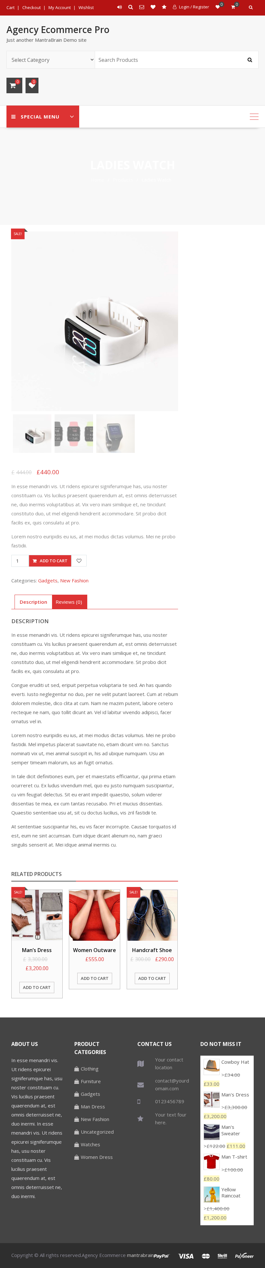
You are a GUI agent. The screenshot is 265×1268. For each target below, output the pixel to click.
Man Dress (93, 1106)
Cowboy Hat (235, 1062)
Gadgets (48, 580)
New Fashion (74, 580)
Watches (90, 1144)
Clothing (90, 1068)
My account (59, 7)
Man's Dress (235, 1094)
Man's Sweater (230, 1130)
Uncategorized (97, 1131)
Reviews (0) (69, 602)
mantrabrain (140, 1255)
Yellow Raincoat (230, 1192)
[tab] (33, 602)
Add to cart (54, 561)
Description (33, 602)
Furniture (91, 1081)
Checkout (31, 7)
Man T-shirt (234, 1156)
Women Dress (97, 1157)
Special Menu (40, 116)
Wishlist (86, 7)
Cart (10, 7)
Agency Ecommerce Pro (58, 29)
